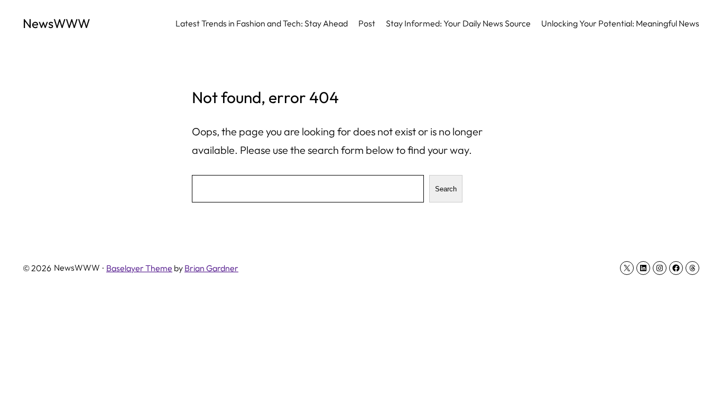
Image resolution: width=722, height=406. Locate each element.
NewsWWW (56, 23)
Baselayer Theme (139, 268)
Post (366, 23)
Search (446, 189)
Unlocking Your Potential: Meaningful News (620, 23)
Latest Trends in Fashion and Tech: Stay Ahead (261, 23)
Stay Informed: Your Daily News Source (458, 23)
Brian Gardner (211, 268)
